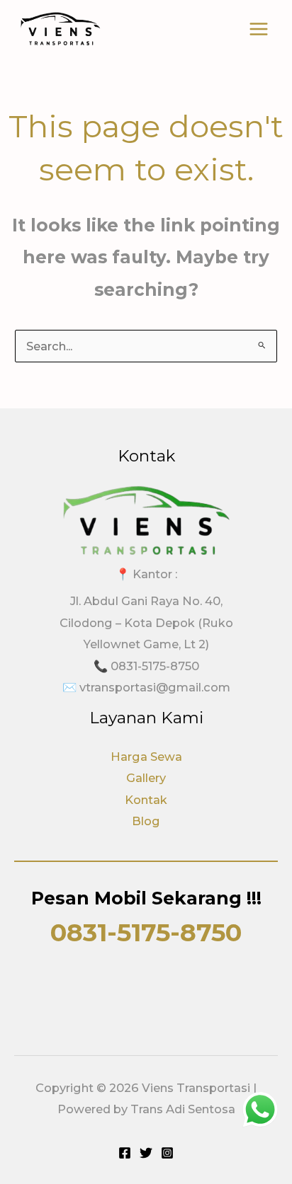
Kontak (146, 800)
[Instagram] (167, 1152)
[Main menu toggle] (258, 29)
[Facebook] (124, 1152)
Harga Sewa (146, 756)
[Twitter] (146, 1152)
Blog (146, 821)
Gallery (146, 778)
